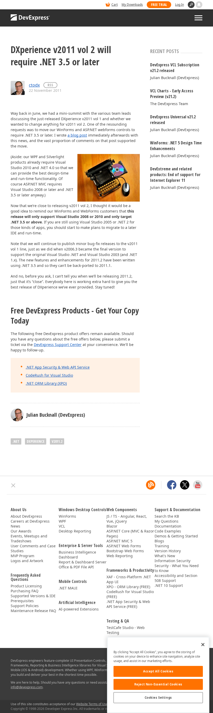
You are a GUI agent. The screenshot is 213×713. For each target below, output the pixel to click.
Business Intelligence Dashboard (77, 555)
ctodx (34, 85)
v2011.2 (57, 441)
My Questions (166, 521)
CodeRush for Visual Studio (49, 375)
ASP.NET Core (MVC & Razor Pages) (130, 533)
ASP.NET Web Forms (123, 545)
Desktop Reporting (75, 531)
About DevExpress (26, 516)
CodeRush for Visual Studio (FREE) (130, 594)
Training (162, 545)
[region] (158, 675)
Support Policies (25, 605)
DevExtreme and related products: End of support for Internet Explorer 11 (175, 174)
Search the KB (167, 516)
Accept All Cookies (158, 671)
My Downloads (132, 4)
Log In (179, 4)
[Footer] (13, 485)
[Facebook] (171, 485)
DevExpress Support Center (58, 344)
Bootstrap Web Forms (125, 550)
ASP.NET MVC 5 (119, 540)
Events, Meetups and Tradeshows (29, 538)
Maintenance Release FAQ (33, 610)
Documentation (168, 526)
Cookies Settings (158, 697)
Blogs (159, 540)
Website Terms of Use (92, 704)
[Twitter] (184, 485)
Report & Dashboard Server (82, 562)
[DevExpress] (26, 5)
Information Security (172, 560)
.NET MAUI (68, 588)
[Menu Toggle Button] (198, 17)
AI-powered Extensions (79, 609)
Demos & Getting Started (176, 536)
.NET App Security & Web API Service (58, 367)
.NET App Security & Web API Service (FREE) (128, 604)
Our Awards (21, 531)
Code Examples (168, 531)
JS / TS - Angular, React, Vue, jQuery (126, 519)
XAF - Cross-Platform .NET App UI (128, 579)
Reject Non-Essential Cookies (158, 684)
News (15, 526)
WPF (62, 521)
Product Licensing (26, 585)
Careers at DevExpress (30, 521)
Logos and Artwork (27, 560)
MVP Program (22, 555)
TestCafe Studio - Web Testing (125, 630)
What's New (165, 555)
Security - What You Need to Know (177, 568)
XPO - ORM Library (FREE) (128, 586)
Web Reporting (119, 555)
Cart (114, 4)
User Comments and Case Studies (33, 548)
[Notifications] (199, 4)
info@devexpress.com (27, 687)
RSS (50, 84)
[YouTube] (197, 485)
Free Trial (159, 4)
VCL (62, 526)
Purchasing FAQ (24, 590)
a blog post (77, 135)
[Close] (203, 644)
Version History (168, 550)
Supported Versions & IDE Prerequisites (33, 598)
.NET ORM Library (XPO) (46, 383)
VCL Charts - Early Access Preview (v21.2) (171, 93)
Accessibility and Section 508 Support (176, 578)
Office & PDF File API (76, 566)
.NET (15, 441)
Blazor (111, 526)
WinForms (67, 516)
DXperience (35, 441)
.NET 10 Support (169, 585)
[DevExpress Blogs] (150, 485)
